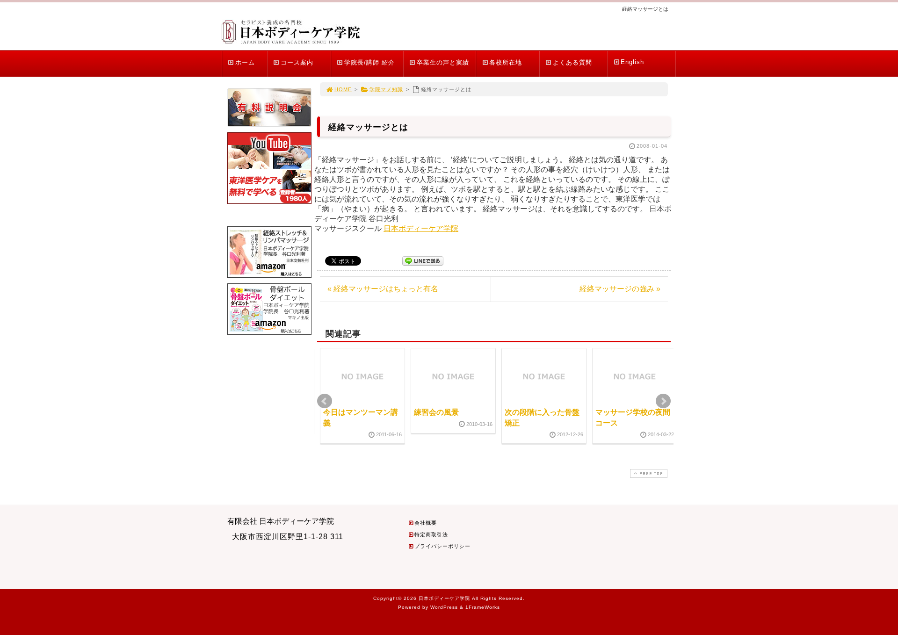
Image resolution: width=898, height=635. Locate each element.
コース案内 (297, 62)
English (632, 61)
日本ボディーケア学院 (421, 228)
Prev (324, 401)
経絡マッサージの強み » (619, 289)
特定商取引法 (431, 534)
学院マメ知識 (386, 89)
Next (663, 401)
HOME (343, 89)
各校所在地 (505, 62)
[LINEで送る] (422, 260)
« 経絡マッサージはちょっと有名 (382, 289)
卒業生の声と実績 (443, 62)
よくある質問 (572, 62)
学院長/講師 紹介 (369, 62)
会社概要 (425, 523)
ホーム (245, 62)
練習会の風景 (436, 412)
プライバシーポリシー (442, 546)
